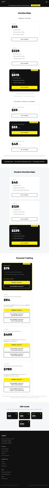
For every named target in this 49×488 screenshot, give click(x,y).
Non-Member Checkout (17, 286)
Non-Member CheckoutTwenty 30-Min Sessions (17, 389)
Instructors (4, 453)
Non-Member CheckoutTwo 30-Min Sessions (17, 320)
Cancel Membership (6, 474)
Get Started (24, 39)
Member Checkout (16, 282)
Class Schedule (5, 451)
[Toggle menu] (46, 2)
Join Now (3, 463)
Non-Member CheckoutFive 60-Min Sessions (17, 349)
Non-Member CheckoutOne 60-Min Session (17, 315)
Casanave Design (44, 485)
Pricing (3, 461)
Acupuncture (4, 466)
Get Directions (4, 478)
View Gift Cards (35, 5)
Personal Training (5, 455)
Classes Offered (5, 448)
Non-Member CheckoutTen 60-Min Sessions (17, 384)
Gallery (3, 476)
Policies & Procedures (6, 472)
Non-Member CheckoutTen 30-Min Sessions (17, 355)
